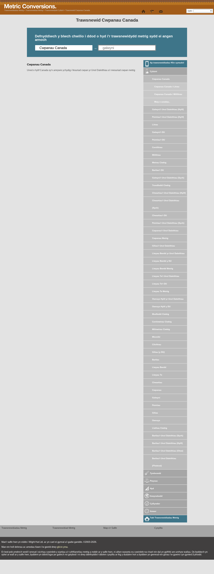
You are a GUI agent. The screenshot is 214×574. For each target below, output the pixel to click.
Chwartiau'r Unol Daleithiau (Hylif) (169, 193)
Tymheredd (155, 473)
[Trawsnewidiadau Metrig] (143, 12)
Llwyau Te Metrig (160, 291)
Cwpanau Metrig (160, 238)
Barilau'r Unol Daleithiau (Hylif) (167, 443)
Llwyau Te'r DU (159, 284)
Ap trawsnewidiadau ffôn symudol (167, 62)
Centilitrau (157, 147)
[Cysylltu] (161, 12)
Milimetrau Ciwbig (161, 329)
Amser (153, 511)
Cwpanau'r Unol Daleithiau (165, 230)
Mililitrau (156, 155)
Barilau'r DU (158, 170)
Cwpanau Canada (161, 79)
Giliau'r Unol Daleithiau (163, 246)
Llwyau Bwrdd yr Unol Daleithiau (168, 253)
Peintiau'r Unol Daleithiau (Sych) (168, 223)
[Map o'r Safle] (152, 12)
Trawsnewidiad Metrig (34, 10)
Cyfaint (153, 71)
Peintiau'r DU (158, 140)
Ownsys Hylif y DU (161, 306)
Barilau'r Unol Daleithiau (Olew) (167, 451)
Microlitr (156, 337)
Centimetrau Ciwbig (162, 322)
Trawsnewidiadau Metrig (14, 10)
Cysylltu (158, 528)
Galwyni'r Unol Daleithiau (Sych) (168, 178)
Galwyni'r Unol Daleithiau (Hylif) (168, 109)
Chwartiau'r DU (159, 215)
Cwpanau (156, 390)
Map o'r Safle (110, 528)
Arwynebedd (156, 496)
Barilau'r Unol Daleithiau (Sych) (167, 435)
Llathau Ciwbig (159, 428)
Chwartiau (157, 382)
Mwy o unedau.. (162, 102)
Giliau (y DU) (158, 352)
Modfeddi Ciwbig (160, 314)
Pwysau (154, 481)
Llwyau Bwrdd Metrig (162, 268)
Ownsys (156, 420)
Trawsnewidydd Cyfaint (54, 10)
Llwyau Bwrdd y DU (161, 261)
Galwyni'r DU (158, 132)
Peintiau (156, 405)
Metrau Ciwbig (159, 162)
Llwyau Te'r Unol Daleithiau (165, 276)
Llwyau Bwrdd (159, 367)
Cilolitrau (156, 344)
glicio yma (62, 547)
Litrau (155, 124)
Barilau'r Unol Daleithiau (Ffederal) (164, 462)
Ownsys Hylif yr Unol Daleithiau (168, 299)
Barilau (155, 359)
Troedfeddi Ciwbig (161, 185)
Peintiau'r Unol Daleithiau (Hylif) (168, 117)
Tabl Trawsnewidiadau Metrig (164, 517)
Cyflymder (155, 503)
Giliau (155, 413)
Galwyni (156, 397)
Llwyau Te (157, 375)
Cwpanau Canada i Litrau (166, 86)
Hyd (152, 488)
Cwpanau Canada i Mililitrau (168, 94)
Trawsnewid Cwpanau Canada (77, 10)
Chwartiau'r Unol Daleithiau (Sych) (165, 204)
